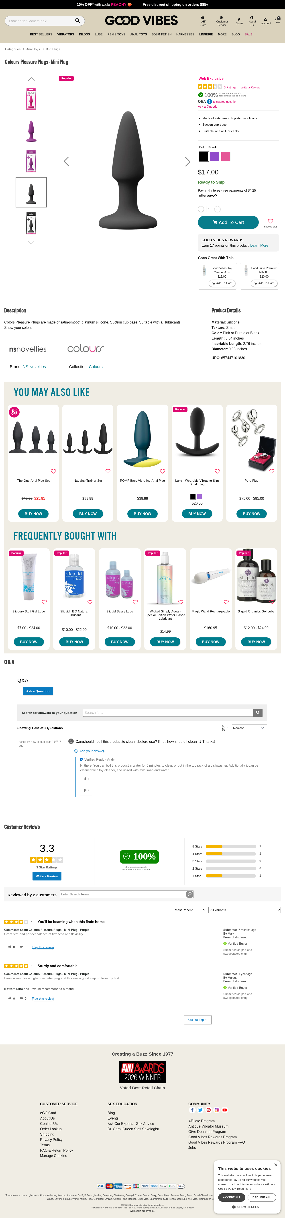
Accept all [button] (232, 1197)
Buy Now (33, 514)
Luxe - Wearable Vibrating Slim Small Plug (197, 482)
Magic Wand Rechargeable (211, 611)
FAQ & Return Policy (56, 1150)
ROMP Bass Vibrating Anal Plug (142, 481)
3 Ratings (230, 87)
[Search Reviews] (189, 894)
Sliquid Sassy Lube (119, 611)
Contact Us (49, 1123)
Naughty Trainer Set (88, 481)
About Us (47, 1118)
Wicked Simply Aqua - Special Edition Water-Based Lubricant (165, 614)
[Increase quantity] (217, 209)
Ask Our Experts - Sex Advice (131, 1123)
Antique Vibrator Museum (208, 1126)
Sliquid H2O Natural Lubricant (74, 613)
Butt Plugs (53, 49)
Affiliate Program (201, 1121)
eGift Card (48, 1113)
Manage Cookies (53, 1155)
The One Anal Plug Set (33, 481)
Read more (244, 1188)
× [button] (275, 1165)
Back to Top (195, 1019)
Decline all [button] (261, 1197)
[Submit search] (258, 713)
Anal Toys (33, 49)
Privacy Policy (51, 1139)
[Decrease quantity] (201, 209)
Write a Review (250, 87)
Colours (96, 366)
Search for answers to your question (49, 712)
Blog (111, 1113)
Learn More (259, 245)
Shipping (47, 1134)
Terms (45, 1145)
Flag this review (43, 947)
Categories (12, 49)
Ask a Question (208, 106)
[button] (66, 161)
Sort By (225, 728)
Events (113, 1118)
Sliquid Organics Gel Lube (256, 611)
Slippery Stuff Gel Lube (28, 611)
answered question (225, 101)
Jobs (192, 1147)
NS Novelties (34, 366)
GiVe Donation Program (207, 1131)
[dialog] (247, 1187)
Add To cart (231, 222)
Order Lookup (51, 1129)
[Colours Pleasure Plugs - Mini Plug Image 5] (127, 161)
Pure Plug (252, 481)
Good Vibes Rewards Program (212, 1137)
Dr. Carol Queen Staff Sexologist (133, 1129)
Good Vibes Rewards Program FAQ (216, 1142)
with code (104, 4)
